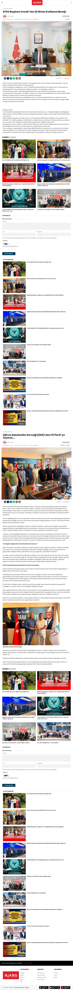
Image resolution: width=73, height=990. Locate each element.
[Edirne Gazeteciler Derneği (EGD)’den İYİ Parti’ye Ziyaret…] (54, 149)
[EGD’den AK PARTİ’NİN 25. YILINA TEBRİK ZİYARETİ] (54, 198)
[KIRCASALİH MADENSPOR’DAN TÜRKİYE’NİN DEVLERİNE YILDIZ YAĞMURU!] (14, 392)
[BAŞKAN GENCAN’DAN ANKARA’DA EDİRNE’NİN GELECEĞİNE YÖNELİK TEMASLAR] (54, 172)
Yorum (5, 221)
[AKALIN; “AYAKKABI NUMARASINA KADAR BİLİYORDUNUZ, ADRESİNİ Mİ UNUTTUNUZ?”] (14, 425)
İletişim (56, 977)
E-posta (40, 231)
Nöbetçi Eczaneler (41, 977)
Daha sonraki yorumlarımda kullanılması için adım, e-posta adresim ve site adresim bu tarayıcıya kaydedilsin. (30, 238)
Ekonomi (22, 977)
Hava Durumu (40, 973)
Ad (4, 231)
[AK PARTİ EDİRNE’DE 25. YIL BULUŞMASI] (14, 375)
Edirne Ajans (10, 16)
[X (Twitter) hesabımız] (26, 963)
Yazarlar (56, 973)
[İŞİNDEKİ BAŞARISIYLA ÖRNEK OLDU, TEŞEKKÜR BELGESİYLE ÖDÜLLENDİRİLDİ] (19, 172)
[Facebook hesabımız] (24, 963)
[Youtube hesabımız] (31, 963)
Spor (21, 981)
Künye (55, 975)
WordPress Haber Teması (21, 987)
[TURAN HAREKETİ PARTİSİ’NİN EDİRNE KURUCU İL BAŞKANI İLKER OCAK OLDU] (19, 198)
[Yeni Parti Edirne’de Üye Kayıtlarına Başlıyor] (14, 408)
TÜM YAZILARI (66, 16)
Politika (68, 445)
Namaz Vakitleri (41, 975)
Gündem (67, 19)
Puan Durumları (41, 979)
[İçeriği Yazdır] (19, 78)
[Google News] (66, 78)
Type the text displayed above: (10, 246)
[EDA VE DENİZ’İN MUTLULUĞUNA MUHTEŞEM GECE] (19, 149)
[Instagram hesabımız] (28, 963)
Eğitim (21, 979)
